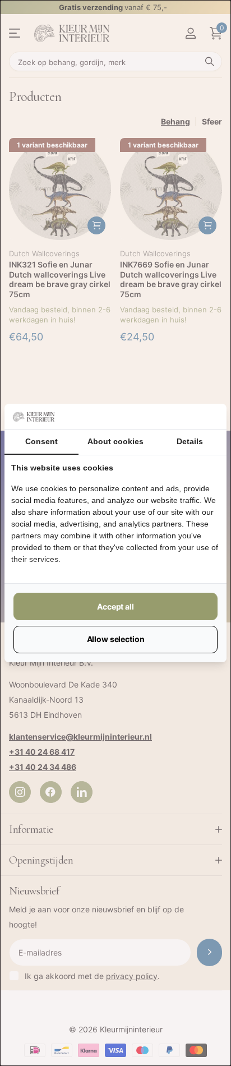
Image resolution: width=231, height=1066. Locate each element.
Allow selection (116, 639)
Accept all (115, 606)
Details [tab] (190, 441)
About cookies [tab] (115, 441)
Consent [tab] (41, 441)
